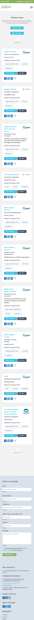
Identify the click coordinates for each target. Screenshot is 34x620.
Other (7, 186)
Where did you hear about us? (12, 514)
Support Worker (10, 89)
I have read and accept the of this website (15, 549)
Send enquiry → (9, 554)
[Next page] (18, 39)
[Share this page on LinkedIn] (9, 606)
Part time (25, 149)
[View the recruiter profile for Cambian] (26, 91)
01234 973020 (7, 585)
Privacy (5, 617)
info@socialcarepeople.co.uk (25, 1)
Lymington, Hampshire (11, 92)
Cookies (5, 614)
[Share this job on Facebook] (5, 78)
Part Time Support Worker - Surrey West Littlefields (11, 412)
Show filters (17, 28)
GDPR (4, 619)
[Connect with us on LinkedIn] (6, 597)
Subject (5, 522)
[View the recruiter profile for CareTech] (26, 413)
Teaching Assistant (11, 174)
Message (6, 531)
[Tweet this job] (8, 78)
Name (4, 486)
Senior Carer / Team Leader (13, 309)
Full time (24, 64)
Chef (6, 376)
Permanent (9, 68)
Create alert (18, 33)
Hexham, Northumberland (12, 212)
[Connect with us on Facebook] (4, 597)
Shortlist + (22, 73)
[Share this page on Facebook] (4, 606)
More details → (10, 73)
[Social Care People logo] (6, 7)
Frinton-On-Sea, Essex (11, 54)
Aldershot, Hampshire (11, 417)
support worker (10, 52)
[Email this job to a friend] (15, 78)
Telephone (6, 504)
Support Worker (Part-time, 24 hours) (10, 129)
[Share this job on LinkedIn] (12, 78)
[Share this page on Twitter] (6, 606)
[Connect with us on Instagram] (9, 597)
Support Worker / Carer (12, 64)
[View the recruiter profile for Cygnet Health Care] (26, 53)
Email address (7, 496)
